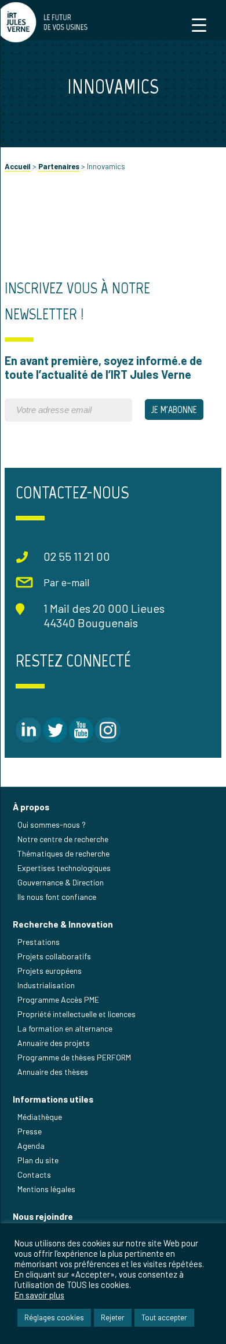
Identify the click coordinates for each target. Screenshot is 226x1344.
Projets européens (49, 971)
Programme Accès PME (58, 999)
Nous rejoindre (43, 1216)
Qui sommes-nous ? (51, 824)
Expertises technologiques (64, 868)
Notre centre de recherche (62, 839)
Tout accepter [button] (164, 1317)
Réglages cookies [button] (54, 1317)
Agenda (31, 1146)
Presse (29, 1131)
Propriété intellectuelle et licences (76, 1014)
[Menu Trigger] (199, 24)
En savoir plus (39, 1295)
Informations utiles (53, 1099)
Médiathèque (39, 1117)
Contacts (34, 1174)
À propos (31, 807)
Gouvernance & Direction (60, 882)
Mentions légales (46, 1189)
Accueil (18, 166)
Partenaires (58, 166)
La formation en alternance (64, 1028)
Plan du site (38, 1160)
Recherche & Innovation (63, 924)
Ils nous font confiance (56, 897)
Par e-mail (66, 582)
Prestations (38, 942)
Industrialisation (46, 985)
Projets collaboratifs (54, 956)
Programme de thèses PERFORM (74, 1057)
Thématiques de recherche (63, 853)
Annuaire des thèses (52, 1072)
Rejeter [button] (113, 1317)
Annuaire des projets (53, 1043)
